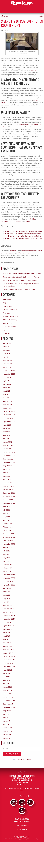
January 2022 (7, 530)
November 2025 (9, 374)
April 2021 (6, 561)
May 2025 (6, 394)
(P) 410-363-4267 (22, 829)
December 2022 (9, 493)
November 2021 (9, 537)
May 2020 (6, 598)
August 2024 (7, 425)
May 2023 (6, 476)
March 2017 (7, 728)
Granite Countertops (10, 316)
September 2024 (9, 421)
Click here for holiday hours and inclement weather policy (22, 789)
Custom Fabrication (10, 309)
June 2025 (6, 391)
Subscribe (12, 754)
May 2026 (6, 353)
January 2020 (7, 612)
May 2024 (6, 435)
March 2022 (7, 524)
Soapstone (6, 333)
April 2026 (6, 357)
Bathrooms (7, 299)
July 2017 (6, 714)
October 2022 (8, 500)
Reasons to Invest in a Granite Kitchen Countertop (21, 280)
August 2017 (7, 711)
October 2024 (8, 418)
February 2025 (8, 404)
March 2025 (7, 401)
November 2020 (9, 578)
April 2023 (6, 479)
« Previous (5, 16)
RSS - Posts (27, 759)
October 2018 (8, 663)
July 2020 (6, 592)
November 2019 (9, 619)
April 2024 (6, 438)
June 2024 (6, 432)
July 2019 (6, 632)
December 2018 (9, 656)
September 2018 (9, 666)
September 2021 (9, 544)
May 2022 (6, 517)
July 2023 (6, 469)
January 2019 (7, 653)
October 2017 (8, 704)
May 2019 (6, 639)
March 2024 (7, 442)
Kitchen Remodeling (10, 320)
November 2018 (9, 660)
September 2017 (9, 707)
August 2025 (7, 384)
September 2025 (9, 381)
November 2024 (9, 415)
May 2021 (6, 558)
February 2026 (8, 364)
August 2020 (7, 588)
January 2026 (7, 367)
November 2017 (9, 700)
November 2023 (9, 456)
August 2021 (7, 547)
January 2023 (7, 490)
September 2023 (9, 462)
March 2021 (7, 564)
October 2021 (8, 541)
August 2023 (7, 466)
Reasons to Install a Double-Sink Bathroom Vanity (21, 277)
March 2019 (7, 646)
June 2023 (6, 473)
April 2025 (6, 398)
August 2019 (7, 629)
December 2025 (9, 370)
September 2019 (9, 626)
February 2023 (8, 486)
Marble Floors (8, 323)
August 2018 (7, 670)
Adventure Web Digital (33, 838)
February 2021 (8, 568)
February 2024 (8, 445)
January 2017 (7, 734)
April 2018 (6, 683)
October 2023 (8, 459)
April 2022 (6, 520)
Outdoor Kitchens (9, 327)
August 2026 (7, 343)
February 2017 (8, 731)
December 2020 (9, 575)
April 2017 (6, 724)
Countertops (12, 250)
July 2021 (6, 551)
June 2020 (6, 595)
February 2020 (8, 609)
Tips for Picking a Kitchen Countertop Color (19, 289)
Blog (4, 303)
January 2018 (7, 694)
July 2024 (6, 428)
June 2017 (6, 717)
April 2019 (6, 643)
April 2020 (6, 602)
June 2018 (6, 677)
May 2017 (6, 721)
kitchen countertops (24, 253)
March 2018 (7, 687)
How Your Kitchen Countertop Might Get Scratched (22, 273)
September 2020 (9, 585)
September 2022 (9, 503)
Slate (4, 330)
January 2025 (7, 408)
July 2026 (6, 347)
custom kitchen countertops (29, 250)
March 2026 (7, 360)
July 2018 (6, 673)
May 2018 (6, 680)
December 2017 (9, 697)
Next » (40, 16)
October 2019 (8, 622)
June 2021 (6, 554)
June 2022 (6, 513)
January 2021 (7, 571)
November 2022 (9, 496)
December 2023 (9, 452)
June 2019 (6, 636)
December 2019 (9, 615)
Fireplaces (6, 313)
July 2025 (6, 387)
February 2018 (8, 690)
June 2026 (6, 350)
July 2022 (6, 510)
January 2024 (7, 449)
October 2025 (8, 377)
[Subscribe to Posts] (17, 759)
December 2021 (9, 534)
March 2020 (7, 605)
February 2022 (8, 527)
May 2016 (6, 738)
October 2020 (8, 581)
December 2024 (9, 411)
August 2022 (7, 507)
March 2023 (7, 483)
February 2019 (8, 649)
